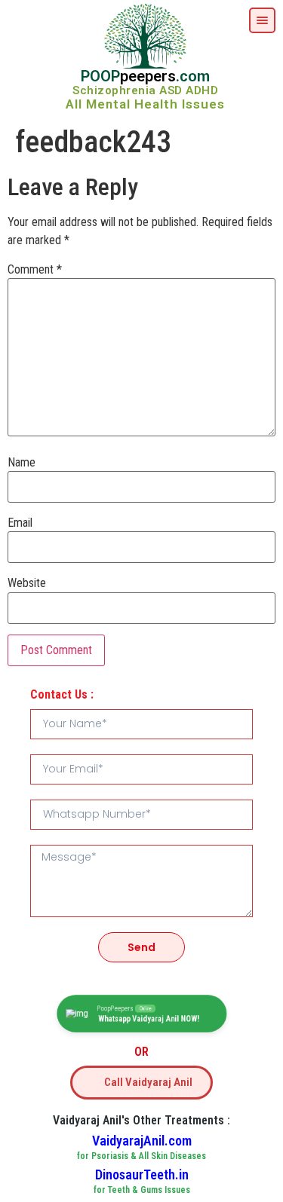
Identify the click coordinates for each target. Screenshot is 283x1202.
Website (27, 583)
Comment (35, 270)
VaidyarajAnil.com (142, 1140)
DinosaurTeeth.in (142, 1174)
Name (21, 463)
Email (20, 523)
